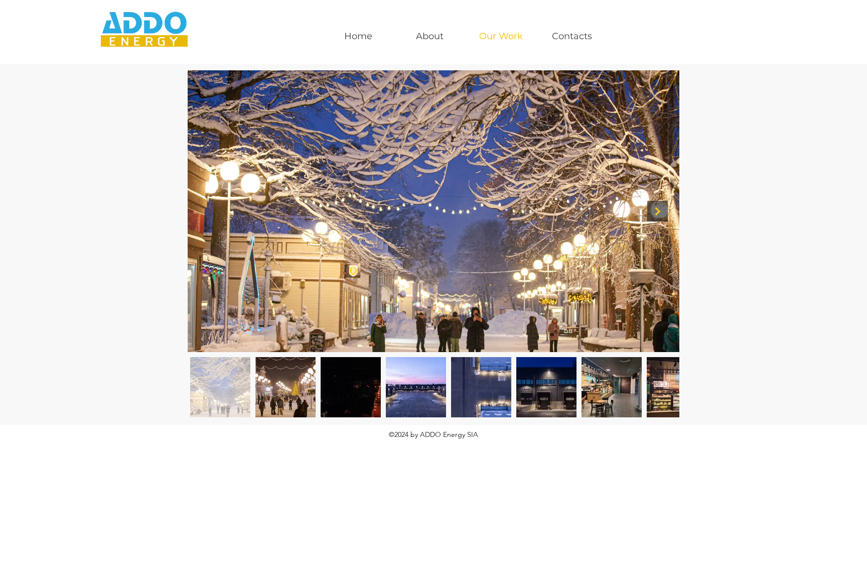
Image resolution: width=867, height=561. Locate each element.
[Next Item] (657, 211)
